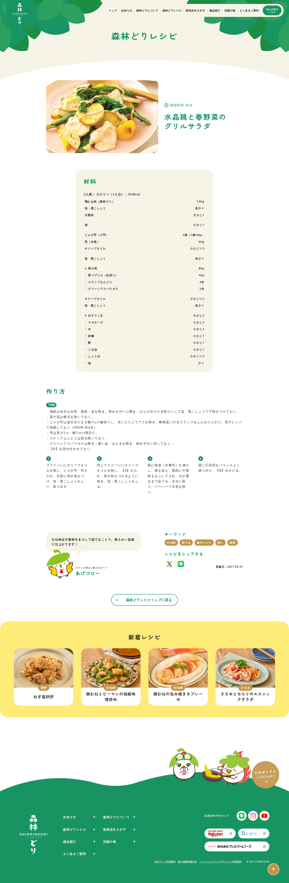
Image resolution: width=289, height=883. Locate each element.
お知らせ (126, 10)
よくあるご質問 (249, 10)
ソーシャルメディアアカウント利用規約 (220, 861)
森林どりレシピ (172, 10)
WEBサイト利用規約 (165, 861)
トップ (113, 10)
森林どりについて (147, 10)
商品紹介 (214, 10)
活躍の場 (229, 10)
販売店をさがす (195, 10)
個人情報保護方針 (187, 861)
